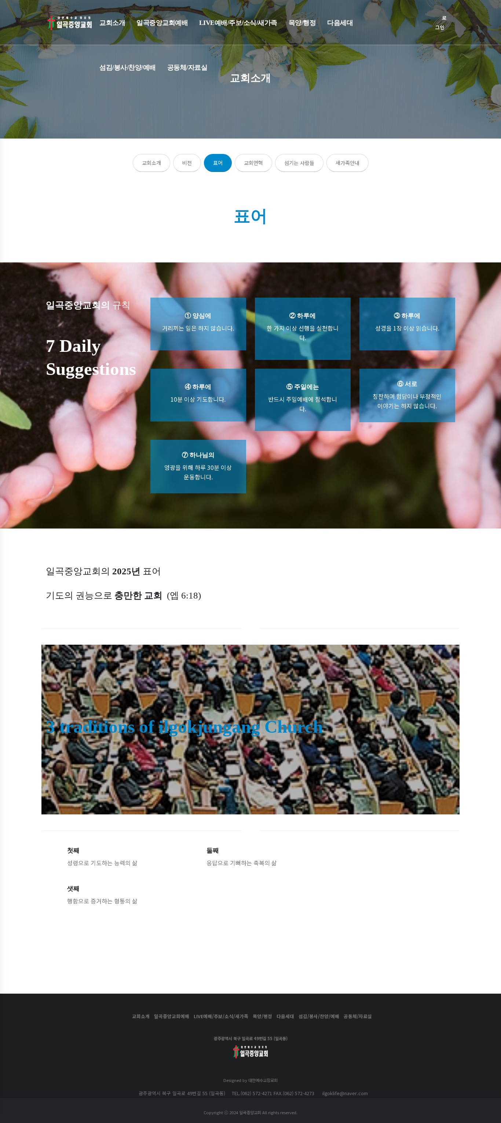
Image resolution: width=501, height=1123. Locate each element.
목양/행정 (302, 22)
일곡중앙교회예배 (162, 22)
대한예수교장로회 (263, 1080)
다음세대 (340, 22)
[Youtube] (250, 1064)
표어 (218, 162)
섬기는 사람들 (299, 162)
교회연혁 (253, 162)
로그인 (440, 22)
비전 (187, 162)
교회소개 (112, 22)
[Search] (427, 22)
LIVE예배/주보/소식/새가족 (238, 22)
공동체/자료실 (187, 67)
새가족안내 (347, 162)
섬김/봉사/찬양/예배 (127, 67)
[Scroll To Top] (488, 1115)
